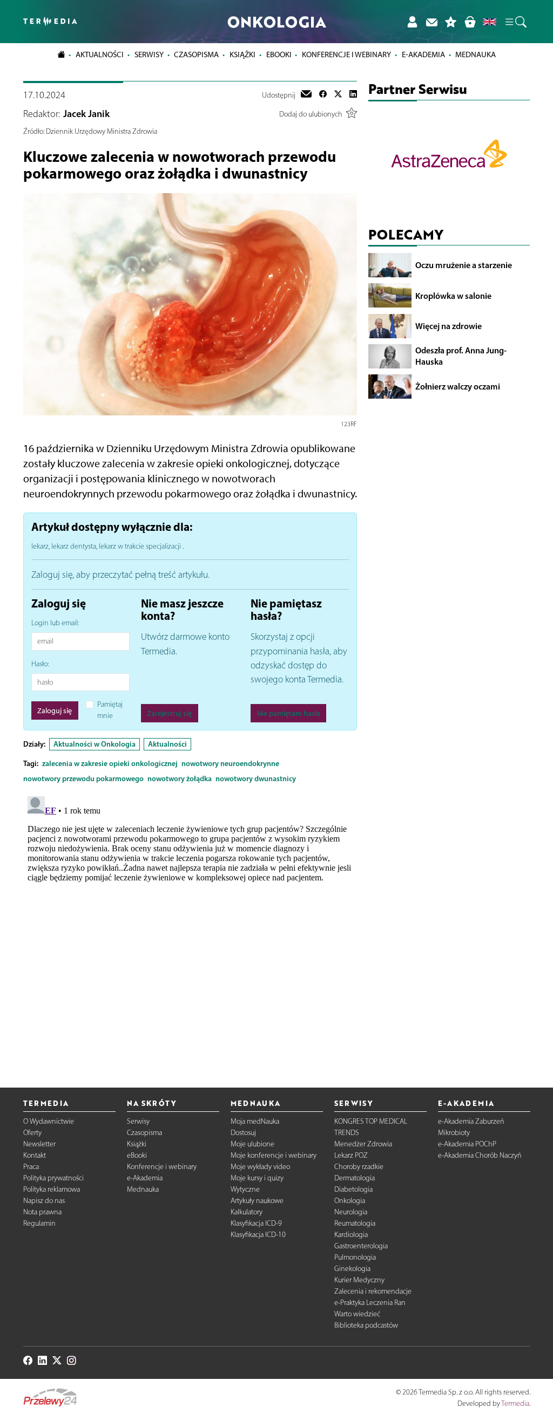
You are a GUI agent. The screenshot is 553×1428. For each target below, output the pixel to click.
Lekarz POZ (351, 1155)
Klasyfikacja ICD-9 (256, 1223)
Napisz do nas (44, 1200)
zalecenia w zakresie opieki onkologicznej (110, 763)
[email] (306, 94)
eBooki (279, 54)
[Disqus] (190, 927)
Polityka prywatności (53, 1178)
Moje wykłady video (260, 1166)
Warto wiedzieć (357, 1313)
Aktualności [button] (100, 54)
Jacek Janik (86, 114)
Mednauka (143, 1189)
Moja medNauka (255, 1121)
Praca (31, 1166)
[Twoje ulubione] (450, 21)
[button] (515, 22)
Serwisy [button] (149, 54)
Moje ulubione (252, 1144)
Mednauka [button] (475, 54)
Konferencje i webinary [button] (346, 54)
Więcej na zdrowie (448, 325)
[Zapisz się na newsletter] (431, 21)
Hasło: (40, 663)
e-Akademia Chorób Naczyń (480, 1155)
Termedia (515, 1403)
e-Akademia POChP (467, 1144)
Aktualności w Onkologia (94, 744)
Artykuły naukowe (257, 1200)
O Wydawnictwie (48, 1121)
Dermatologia (354, 1178)
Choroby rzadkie (358, 1166)
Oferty (32, 1132)
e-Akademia (145, 1178)
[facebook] (323, 94)
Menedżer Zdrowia (363, 1144)
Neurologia (350, 1212)
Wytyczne (245, 1189)
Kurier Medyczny (359, 1279)
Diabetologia (353, 1189)
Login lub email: (55, 622)
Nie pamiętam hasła (288, 713)
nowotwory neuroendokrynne (230, 763)
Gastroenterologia (361, 1246)
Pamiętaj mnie (110, 710)
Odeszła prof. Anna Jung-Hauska (461, 356)
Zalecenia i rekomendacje (373, 1291)
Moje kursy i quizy (257, 1178)
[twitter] (338, 94)
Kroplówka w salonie (453, 295)
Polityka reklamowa (51, 1189)
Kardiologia (351, 1234)
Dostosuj (243, 1132)
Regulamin (39, 1223)
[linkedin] (353, 94)
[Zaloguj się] (412, 21)
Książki (242, 54)
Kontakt (34, 1155)
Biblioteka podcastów (366, 1325)
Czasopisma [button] (196, 54)
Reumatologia (354, 1223)
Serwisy (138, 1121)
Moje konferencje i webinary (273, 1155)
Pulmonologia (355, 1257)
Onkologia (349, 1200)
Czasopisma (144, 1132)
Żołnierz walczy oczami (457, 386)
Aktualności (167, 744)
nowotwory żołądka (179, 778)
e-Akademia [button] (423, 54)
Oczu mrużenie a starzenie (463, 264)
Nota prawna (42, 1212)
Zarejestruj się (169, 713)
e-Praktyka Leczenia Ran (370, 1302)
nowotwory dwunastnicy (255, 778)
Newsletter (39, 1144)
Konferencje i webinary (162, 1166)
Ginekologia (352, 1268)
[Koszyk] (469, 21)
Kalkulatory (246, 1212)
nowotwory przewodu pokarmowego (83, 778)
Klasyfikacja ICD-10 (258, 1234)
